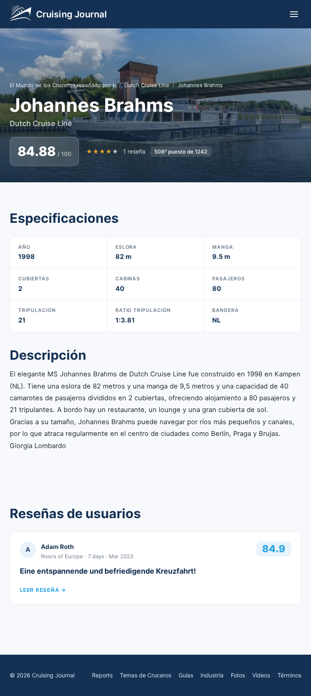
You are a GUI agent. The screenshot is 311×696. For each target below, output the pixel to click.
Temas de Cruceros (145, 675)
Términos (289, 675)
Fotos (238, 675)
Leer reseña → (43, 590)
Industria (212, 675)
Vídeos (261, 675)
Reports (102, 675)
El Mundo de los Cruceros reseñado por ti (63, 85)
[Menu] (294, 14)
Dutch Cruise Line (146, 85)
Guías (186, 675)
